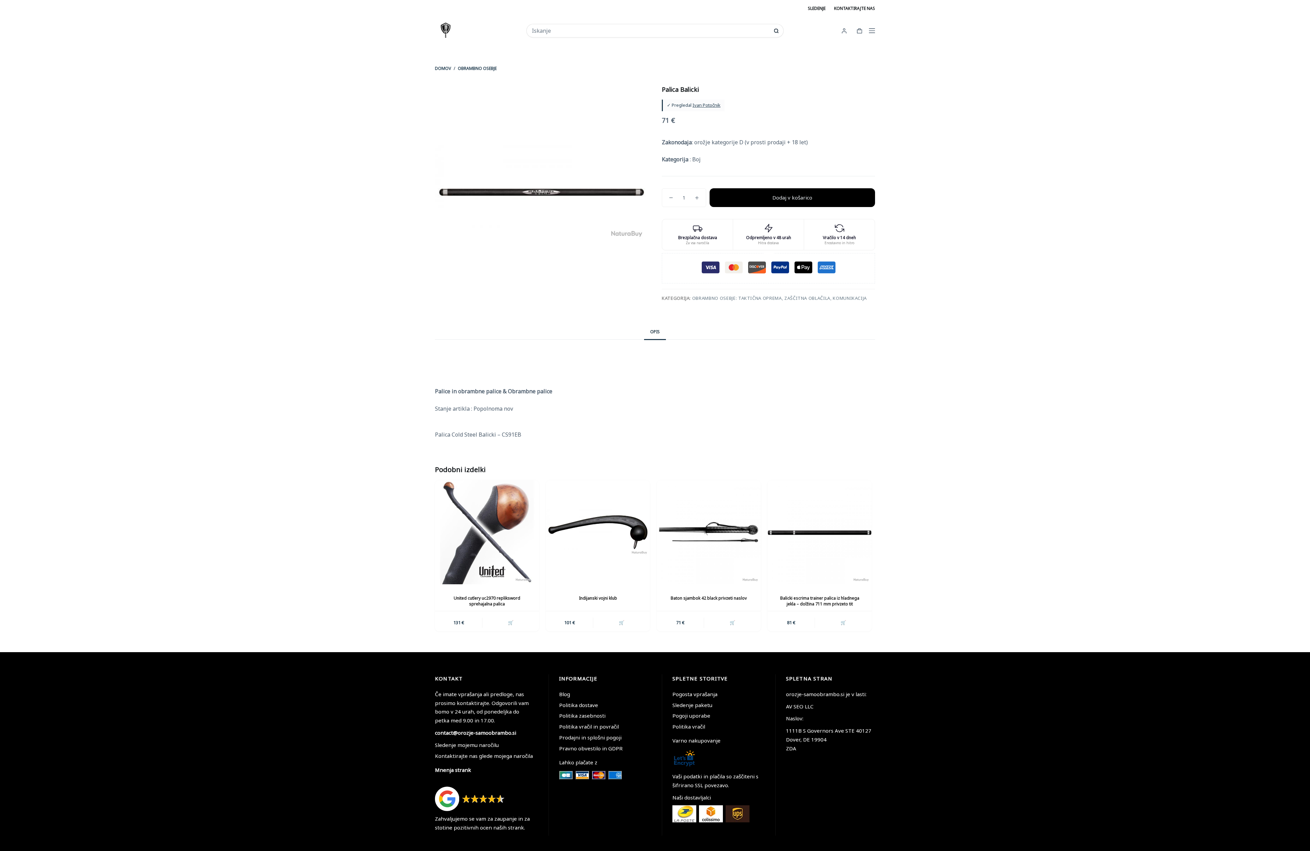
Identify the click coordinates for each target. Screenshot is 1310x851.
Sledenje (817, 8)
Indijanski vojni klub (598, 598)
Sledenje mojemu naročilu (467, 745)
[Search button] (776, 31)
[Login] (844, 30)
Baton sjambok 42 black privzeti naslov (709, 598)
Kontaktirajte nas (854, 8)
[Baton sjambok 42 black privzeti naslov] (709, 532)
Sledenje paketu (692, 705)
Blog (564, 694)
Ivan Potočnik (706, 105)
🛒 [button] (510, 622)
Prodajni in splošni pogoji (590, 737)
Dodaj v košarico (792, 197)
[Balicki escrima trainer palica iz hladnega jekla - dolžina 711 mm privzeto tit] (820, 532)
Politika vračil (688, 726)
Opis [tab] (655, 332)
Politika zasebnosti (582, 715)
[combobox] (650, 30)
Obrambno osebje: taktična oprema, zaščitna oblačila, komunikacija (779, 298)
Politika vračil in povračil (589, 726)
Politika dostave (578, 705)
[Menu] (872, 31)
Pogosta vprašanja (694, 694)
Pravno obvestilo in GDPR (591, 748)
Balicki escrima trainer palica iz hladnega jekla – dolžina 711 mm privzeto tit (819, 601)
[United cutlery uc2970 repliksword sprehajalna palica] (487, 532)
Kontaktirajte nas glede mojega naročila (484, 755)
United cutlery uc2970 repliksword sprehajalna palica (487, 601)
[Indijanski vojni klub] (598, 532)
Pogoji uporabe (691, 715)
